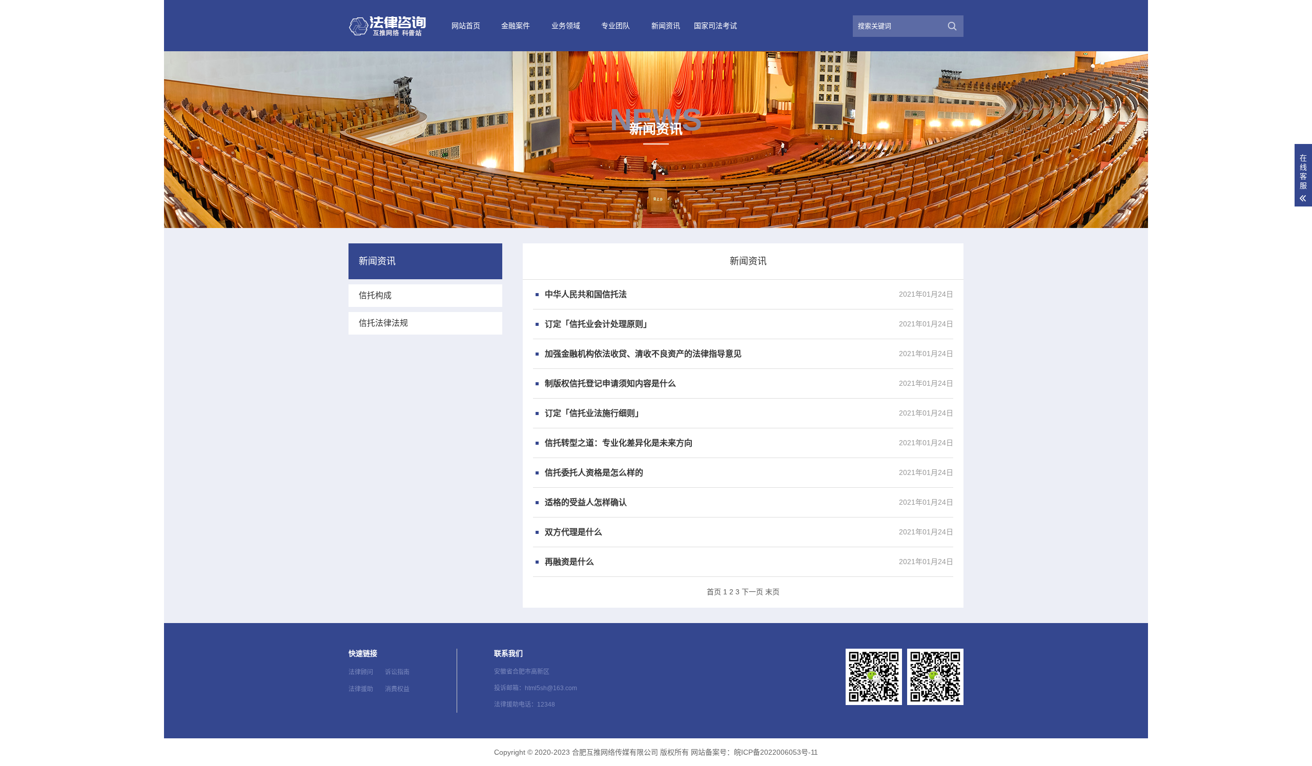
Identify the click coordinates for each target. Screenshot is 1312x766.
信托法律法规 (383, 323)
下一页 (752, 592)
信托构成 (375, 295)
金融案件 (515, 26)
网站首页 (466, 26)
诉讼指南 (397, 672)
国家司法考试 (715, 26)
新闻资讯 (665, 26)
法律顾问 (360, 672)
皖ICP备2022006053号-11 (776, 752)
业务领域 (565, 26)
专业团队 (615, 26)
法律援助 (360, 689)
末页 (772, 592)
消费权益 (397, 689)
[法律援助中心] (394, 25)
